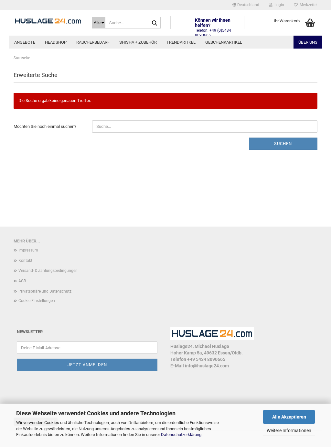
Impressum (28, 250)
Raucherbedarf (93, 42)
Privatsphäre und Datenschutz (44, 291)
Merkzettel (307, 5)
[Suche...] (154, 23)
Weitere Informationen (289, 430)
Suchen (283, 143)
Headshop (56, 42)
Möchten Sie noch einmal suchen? (45, 126)
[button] (246, 5)
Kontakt (25, 260)
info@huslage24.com (207, 365)
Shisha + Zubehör (138, 42)
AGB (22, 281)
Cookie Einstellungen (36, 300)
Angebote (24, 42)
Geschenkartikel (223, 42)
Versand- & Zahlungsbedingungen (48, 270)
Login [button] (278, 5)
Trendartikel (181, 42)
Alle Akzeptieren (289, 416)
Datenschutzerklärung (181, 434)
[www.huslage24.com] (48, 21)
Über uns (307, 42)
